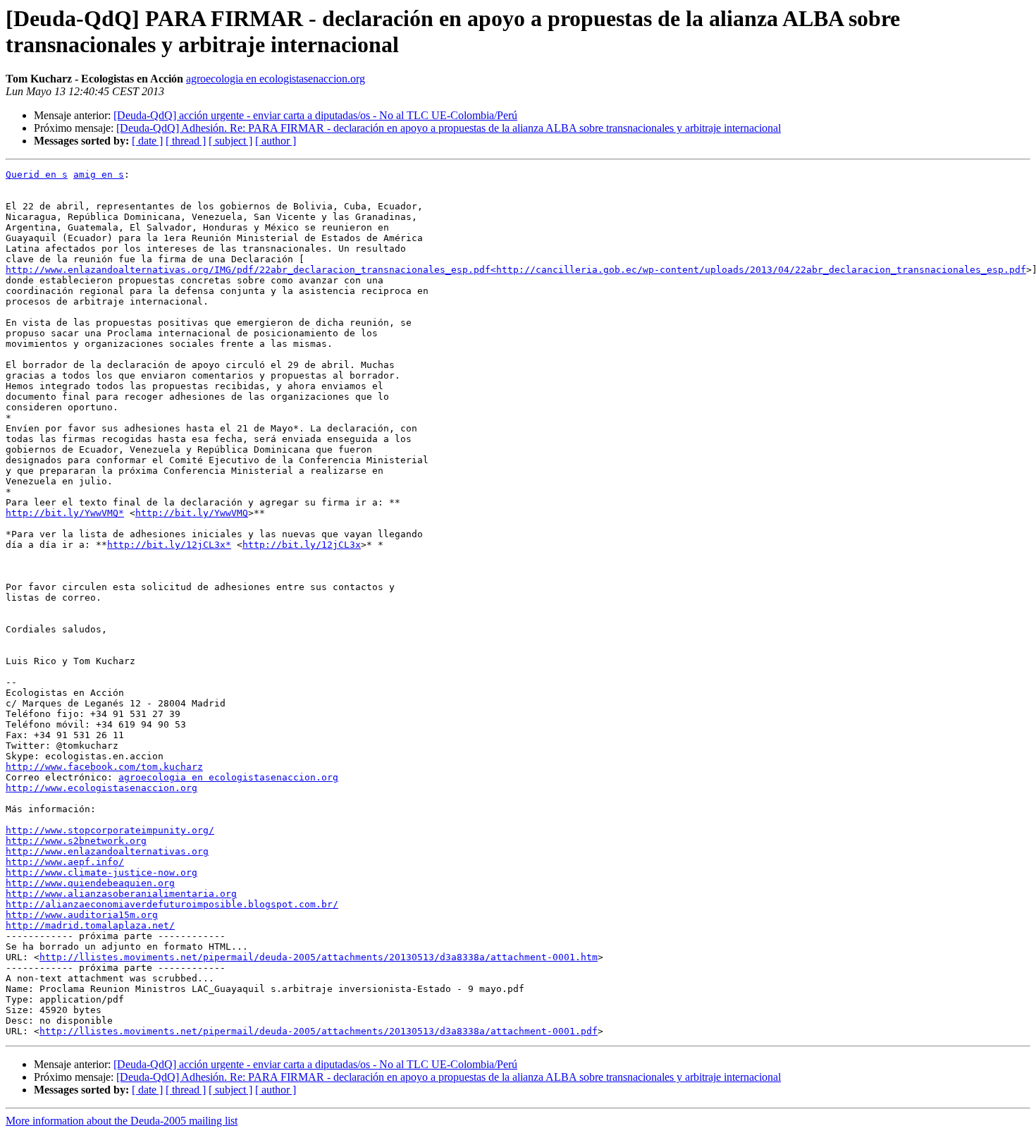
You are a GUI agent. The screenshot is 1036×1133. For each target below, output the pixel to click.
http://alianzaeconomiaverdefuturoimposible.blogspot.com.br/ (172, 904)
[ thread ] (186, 141)
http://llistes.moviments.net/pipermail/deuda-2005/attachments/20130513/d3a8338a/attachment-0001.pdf (318, 1031)
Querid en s (37, 174)
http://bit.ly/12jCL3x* (169, 544)
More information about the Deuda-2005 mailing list (122, 1121)
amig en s (98, 174)
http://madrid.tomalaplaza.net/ (90, 925)
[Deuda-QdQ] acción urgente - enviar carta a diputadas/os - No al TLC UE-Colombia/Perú (315, 115)
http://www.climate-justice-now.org (101, 872)
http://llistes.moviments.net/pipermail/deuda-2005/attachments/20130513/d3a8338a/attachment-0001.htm (318, 957)
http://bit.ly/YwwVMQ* (65, 513)
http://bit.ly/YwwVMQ (191, 513)
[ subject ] (230, 141)
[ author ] (275, 141)
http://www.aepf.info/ (65, 862)
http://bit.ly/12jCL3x (301, 544)
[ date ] (147, 141)
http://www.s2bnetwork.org (76, 840)
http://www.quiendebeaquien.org (90, 883)
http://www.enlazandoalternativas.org (107, 851)
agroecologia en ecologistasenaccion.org (275, 79)
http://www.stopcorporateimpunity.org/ (110, 830)
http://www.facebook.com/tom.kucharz (104, 766)
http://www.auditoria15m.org (82, 915)
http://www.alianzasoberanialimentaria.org (121, 893)
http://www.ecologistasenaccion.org (101, 788)
